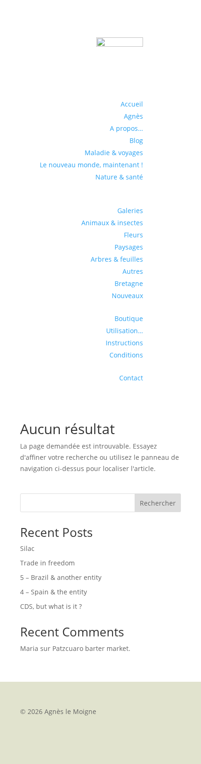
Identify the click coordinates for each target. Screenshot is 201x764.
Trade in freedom (47, 562)
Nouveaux (127, 295)
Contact (131, 377)
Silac (27, 548)
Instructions (124, 342)
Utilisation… (124, 330)
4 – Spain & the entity (53, 591)
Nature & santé (119, 176)
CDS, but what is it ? (51, 606)
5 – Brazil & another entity (60, 577)
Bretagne (129, 283)
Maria (29, 648)
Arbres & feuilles (117, 259)
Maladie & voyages (114, 152)
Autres (132, 271)
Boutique (129, 318)
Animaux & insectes (112, 222)
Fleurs (133, 234)
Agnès (133, 116)
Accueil (132, 104)
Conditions (126, 354)
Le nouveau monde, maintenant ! (91, 164)
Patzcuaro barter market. (91, 648)
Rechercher (158, 503)
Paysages (129, 247)
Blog (136, 140)
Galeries (130, 210)
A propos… (126, 128)
